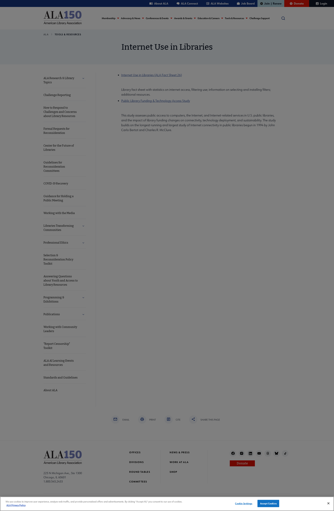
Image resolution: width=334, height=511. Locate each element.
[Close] (328, 503)
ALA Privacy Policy (16, 505)
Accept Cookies (268, 503)
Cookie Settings (243, 503)
